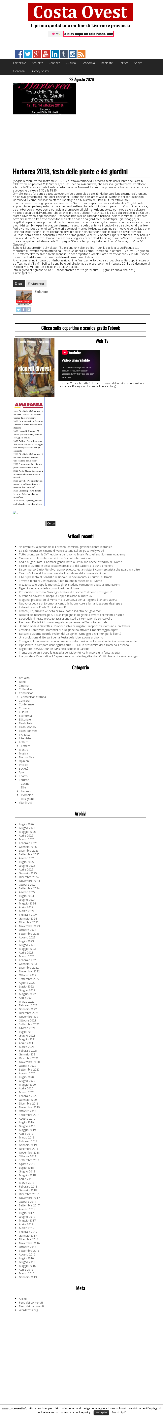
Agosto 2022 (27, 983)
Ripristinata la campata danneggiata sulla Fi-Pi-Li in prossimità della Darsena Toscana (74, 645)
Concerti (24, 700)
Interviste (25, 738)
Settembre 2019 (29, 1115)
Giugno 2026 (27, 828)
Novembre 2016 (29, 1243)
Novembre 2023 (29, 926)
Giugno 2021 (27, 1035)
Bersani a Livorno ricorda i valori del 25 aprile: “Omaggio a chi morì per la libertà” (70, 633)
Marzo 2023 (26, 956)
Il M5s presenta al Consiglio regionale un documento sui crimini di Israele (66, 577)
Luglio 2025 (26, 862)
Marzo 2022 (26, 1001)
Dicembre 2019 (29, 1103)
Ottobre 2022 (27, 975)
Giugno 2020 (27, 1081)
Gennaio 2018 (28, 1190)
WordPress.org (28, 1310)
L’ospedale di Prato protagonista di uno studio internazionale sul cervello (65, 618)
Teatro (23, 776)
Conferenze (26, 704)
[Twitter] (18, 309)
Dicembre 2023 (29, 922)
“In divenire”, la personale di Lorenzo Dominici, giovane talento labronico (65, 547)
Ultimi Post (37, 283)
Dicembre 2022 (29, 967)
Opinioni (24, 761)
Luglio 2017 (26, 1213)
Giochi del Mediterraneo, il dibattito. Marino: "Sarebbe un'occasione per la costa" (29, 457)
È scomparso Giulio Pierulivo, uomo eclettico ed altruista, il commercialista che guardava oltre (79, 569)
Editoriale (19, 63)
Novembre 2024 (29, 881)
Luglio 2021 (26, 1032)
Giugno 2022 (27, 990)
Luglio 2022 (26, 986)
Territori (24, 780)
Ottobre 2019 (27, 1111)
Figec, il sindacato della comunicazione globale (49, 588)
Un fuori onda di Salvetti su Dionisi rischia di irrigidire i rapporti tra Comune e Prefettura (75, 626)
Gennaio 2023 (28, 964)
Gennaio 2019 (28, 1145)
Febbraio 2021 (28, 1050)
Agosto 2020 (27, 1073)
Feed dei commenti (31, 1306)
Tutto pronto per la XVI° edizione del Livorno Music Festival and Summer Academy (72, 554)
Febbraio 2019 (28, 1141)
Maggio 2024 (27, 903)
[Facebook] (23, 309)
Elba (23, 787)
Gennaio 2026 (28, 847)
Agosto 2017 (27, 1209)
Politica (123, 63)
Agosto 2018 (27, 1164)
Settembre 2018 (29, 1160)
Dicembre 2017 (29, 1194)
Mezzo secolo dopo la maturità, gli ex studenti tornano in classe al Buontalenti (69, 584)
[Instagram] (28, 309)
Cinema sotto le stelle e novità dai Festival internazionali (55, 558)
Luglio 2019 (26, 1122)
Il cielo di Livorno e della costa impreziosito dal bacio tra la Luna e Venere (66, 566)
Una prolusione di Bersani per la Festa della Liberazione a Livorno (61, 637)
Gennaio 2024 (28, 918)
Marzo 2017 (26, 1228)
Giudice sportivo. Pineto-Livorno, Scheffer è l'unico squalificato (28, 493)
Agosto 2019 (27, 1118)
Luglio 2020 (26, 1077)
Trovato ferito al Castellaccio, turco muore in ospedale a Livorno (60, 581)
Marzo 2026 (26, 839)
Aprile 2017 (26, 1224)
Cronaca (54, 63)
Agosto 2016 (27, 1254)
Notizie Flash (27, 757)
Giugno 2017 (27, 1217)
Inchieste (106, 63)
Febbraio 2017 (28, 1232)
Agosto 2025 (27, 858)
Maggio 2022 (27, 994)
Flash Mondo (27, 727)
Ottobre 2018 (27, 1156)
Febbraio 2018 (28, 1186)
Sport (138, 63)
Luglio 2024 (26, 896)
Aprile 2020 (26, 1088)
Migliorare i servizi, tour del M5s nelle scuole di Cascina (54, 649)
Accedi (23, 1299)
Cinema (24, 685)
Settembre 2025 (29, 854)
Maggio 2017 (27, 1220)
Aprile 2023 (26, 952)
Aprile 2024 (26, 907)
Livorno (26, 791)
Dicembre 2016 (29, 1239)
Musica (23, 753)
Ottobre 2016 (27, 1247)
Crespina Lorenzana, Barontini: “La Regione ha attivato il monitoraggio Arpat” (68, 630)
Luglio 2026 (26, 824)
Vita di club (26, 802)
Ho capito (101, 1412)
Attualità (37, 63)
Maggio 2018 (27, 1175)
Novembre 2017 (29, 1198)
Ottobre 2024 (27, 884)
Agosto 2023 (27, 937)
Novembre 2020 (29, 1062)
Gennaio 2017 (28, 1235)
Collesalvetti (26, 689)
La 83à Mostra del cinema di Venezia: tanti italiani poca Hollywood (61, 550)
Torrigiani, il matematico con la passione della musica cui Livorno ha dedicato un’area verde (78, 641)
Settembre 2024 (29, 888)
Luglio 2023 (26, 941)
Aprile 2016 (26, 1269)
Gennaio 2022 (28, 1009)
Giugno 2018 (27, 1171)
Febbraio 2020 (28, 1096)
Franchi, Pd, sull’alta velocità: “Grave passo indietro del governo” (60, 611)
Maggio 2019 (27, 1130)
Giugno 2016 (27, 1262)
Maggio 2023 (27, 949)
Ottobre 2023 (27, 930)
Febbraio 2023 (28, 960)
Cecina (25, 783)
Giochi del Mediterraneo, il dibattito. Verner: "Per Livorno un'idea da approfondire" (29, 414)
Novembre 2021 (29, 1016)
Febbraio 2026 (28, 843)
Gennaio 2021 (28, 1054)
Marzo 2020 (26, 1092)
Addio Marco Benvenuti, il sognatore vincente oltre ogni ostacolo (28, 474)
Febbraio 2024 (28, 915)
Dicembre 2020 (29, 1058)
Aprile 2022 (26, 998)
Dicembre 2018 (29, 1149)
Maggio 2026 (27, 832)
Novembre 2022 (29, 971)
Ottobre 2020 (27, 1066)
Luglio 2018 (26, 1167)
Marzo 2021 (26, 1047)
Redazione (41, 291)
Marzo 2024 (26, 911)
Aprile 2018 (26, 1179)
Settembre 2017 (29, 1205)
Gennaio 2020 (28, 1100)
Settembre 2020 (29, 1069)
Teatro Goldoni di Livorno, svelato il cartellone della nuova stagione (62, 573)
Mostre (23, 750)
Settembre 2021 (29, 1024)
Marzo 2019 (26, 1137)
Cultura (71, 63)
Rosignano (28, 799)
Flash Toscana (28, 731)
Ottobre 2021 (27, 1020)
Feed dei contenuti (31, 1302)
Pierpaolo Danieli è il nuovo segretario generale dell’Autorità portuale (63, 622)
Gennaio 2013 (28, 1277)
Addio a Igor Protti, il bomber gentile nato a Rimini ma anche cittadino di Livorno (70, 562)
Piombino (27, 795)
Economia (88, 63)
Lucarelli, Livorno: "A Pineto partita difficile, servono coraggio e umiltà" (28, 434)
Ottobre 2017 (27, 1201)
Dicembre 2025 (29, 850)
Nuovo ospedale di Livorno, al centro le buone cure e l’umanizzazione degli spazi (70, 603)
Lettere (23, 742)
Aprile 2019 (26, 1134)
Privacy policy (39, 71)
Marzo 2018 (26, 1183)
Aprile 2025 (26, 869)
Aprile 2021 (26, 1043)
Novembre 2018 (29, 1152)
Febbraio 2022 (28, 1005)
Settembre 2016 (29, 1251)
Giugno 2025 (27, 866)
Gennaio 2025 (28, 873)
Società (23, 768)
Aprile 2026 (26, 835)
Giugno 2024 (27, 899)
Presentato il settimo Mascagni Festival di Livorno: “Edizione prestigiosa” (65, 592)
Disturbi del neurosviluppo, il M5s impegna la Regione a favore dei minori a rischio (71, 615)
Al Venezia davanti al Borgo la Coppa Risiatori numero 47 (55, 596)
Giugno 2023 (27, 945)
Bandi (22, 682)
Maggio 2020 (27, 1084)
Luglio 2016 (26, 1258)
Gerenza (19, 71)
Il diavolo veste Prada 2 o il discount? (42, 607)
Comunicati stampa (33, 697)
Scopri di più (119, 1412)
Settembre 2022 (29, 979)
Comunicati (26, 693)
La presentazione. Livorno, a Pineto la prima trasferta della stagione (29, 424)
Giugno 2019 (27, 1126)
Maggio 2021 (27, 1039)
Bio (20, 283)
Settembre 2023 (29, 933)
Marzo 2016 (26, 1273)
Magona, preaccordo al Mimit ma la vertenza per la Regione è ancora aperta (68, 600)
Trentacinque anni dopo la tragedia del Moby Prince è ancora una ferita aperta (69, 652)
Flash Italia (26, 723)
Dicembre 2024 (29, 877)
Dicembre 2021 (29, 1013)
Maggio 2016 (27, 1266)
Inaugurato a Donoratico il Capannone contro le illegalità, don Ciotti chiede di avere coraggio (78, 656)
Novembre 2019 (29, 1107)
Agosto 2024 (27, 892)
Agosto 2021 (27, 1028)
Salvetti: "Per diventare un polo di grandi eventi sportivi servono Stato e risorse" (28, 484)
